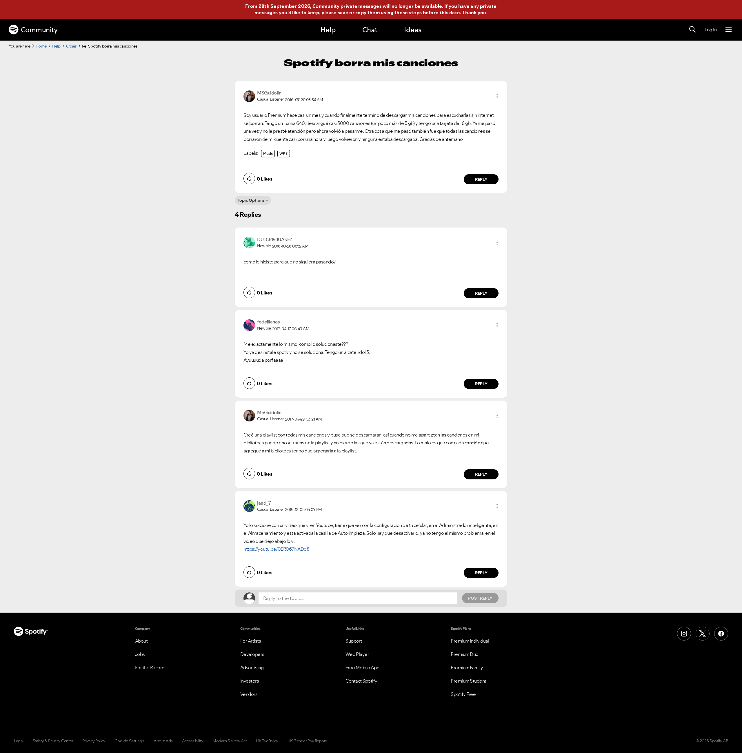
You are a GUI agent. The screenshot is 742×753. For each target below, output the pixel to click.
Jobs (140, 654)
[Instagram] (684, 634)
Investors (249, 681)
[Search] (692, 29)
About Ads (163, 740)
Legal (18, 740)
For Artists (250, 641)
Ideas (412, 29)
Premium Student (468, 681)
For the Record (150, 667)
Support (353, 641)
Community (39, 29)
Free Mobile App (362, 667)
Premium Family (467, 667)
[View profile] (249, 95)
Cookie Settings (129, 740)
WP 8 (283, 153)
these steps (408, 12)
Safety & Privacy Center (53, 740)
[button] (497, 96)
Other (71, 46)
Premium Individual (470, 641)
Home (41, 46)
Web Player (357, 654)
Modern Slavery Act (229, 740)
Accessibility (192, 740)
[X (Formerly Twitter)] (703, 634)
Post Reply (480, 598)
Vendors (249, 694)
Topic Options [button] (251, 200)
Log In (710, 29)
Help (328, 29)
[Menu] (728, 30)
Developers (252, 654)
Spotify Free (463, 694)
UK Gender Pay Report (307, 740)
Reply (481, 179)
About (141, 641)
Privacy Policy (93, 740)
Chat (369, 29)
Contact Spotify (361, 681)
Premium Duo (465, 654)
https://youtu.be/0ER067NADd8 (276, 549)
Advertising (252, 667)
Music (268, 153)
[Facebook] (721, 634)
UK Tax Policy (267, 740)
